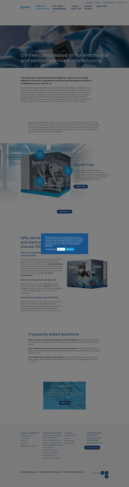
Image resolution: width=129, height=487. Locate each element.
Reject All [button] (61, 249)
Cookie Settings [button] (50, 249)
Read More (49, 246)
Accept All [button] (70, 249)
